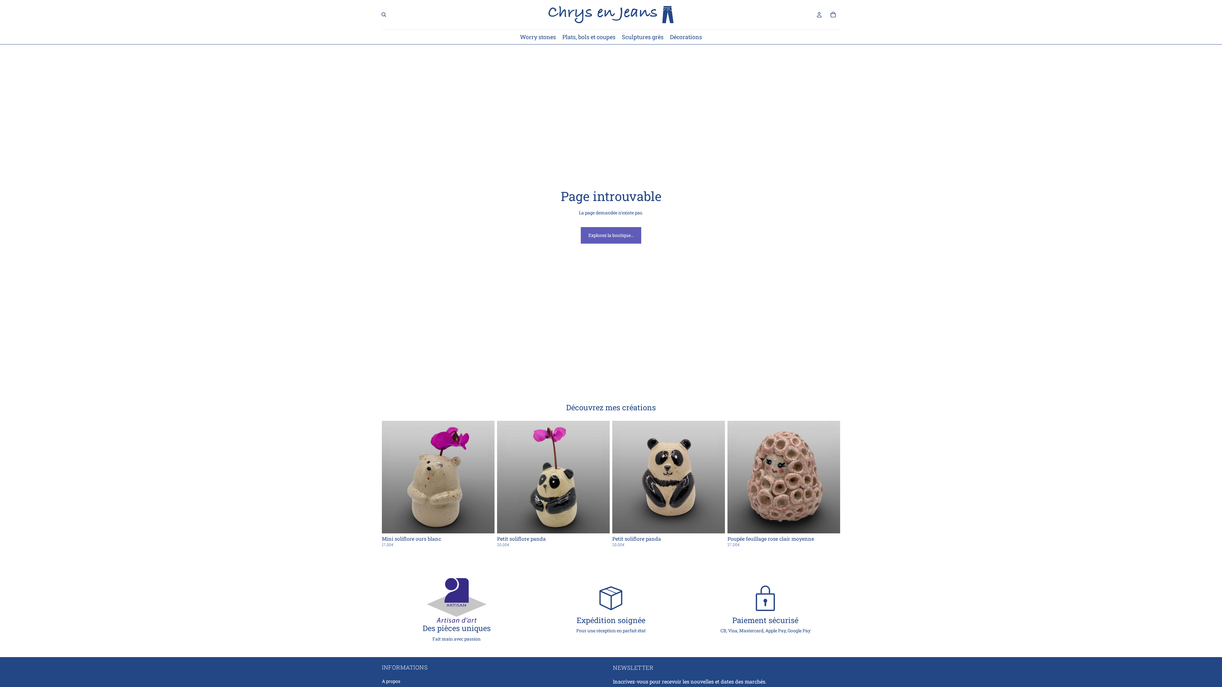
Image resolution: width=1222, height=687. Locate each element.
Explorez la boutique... (611, 235)
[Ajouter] (484, 523)
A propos (391, 681)
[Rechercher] (384, 15)
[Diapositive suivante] (715, 477)
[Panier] (833, 15)
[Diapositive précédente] (621, 477)
